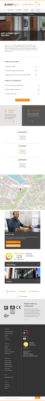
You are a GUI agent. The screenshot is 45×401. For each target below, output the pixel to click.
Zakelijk (32, 9)
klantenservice (10, 45)
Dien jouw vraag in (8, 121)
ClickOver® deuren (9, 333)
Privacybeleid (7, 353)
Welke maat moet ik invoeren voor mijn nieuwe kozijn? (18, 74)
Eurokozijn (7, 384)
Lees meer (26, 319)
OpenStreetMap (37, 209)
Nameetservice (19, 14)
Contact (38, 11)
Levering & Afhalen (9, 366)
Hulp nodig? (37, 396)
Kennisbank (38, 9)
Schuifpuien (7, 339)
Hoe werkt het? (10, 9)
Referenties (26, 9)
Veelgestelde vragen (9, 377)
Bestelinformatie (8, 362)
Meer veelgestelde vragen (22, 100)
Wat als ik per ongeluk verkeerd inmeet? (15, 70)
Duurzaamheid (18, 9)
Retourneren (7, 368)
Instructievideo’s (30, 14)
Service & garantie (8, 370)
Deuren (6, 337)
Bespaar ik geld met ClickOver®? (13, 89)
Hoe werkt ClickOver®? (11, 93)
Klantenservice (8, 349)
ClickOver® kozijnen (9, 331)
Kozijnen (6, 335)
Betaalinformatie (8, 364)
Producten (9, 14)
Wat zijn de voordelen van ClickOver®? (14, 85)
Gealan (6, 388)
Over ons (33, 11)
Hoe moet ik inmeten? (11, 66)
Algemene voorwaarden (10, 351)
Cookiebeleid (15, 398)
